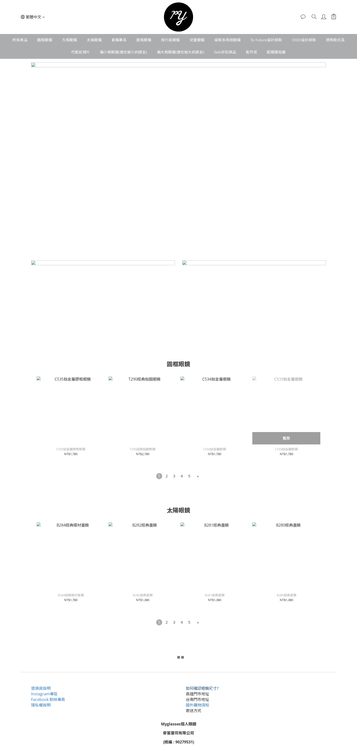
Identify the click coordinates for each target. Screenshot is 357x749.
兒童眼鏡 (197, 39)
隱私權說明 (41, 705)
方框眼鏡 (69, 39)
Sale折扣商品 (225, 52)
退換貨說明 (41, 688)
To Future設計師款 (266, 39)
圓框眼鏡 (44, 39)
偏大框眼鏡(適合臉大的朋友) (180, 52)
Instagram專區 (44, 694)
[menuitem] (159, 476)
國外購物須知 (197, 705)
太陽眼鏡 (94, 39)
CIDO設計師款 (304, 39)
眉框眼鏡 (143, 39)
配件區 (251, 52)
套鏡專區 (119, 39)
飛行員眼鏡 (170, 39)
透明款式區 (335, 39)
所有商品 (19, 39)
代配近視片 (80, 52)
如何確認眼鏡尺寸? (202, 688)
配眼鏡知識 (276, 52)
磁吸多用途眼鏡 (227, 39)
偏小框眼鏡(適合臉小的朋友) (123, 52)
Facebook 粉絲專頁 (48, 699)
